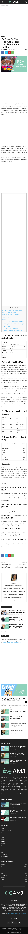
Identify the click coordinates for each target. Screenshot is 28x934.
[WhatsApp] (12, 52)
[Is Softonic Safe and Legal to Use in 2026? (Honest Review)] (5, 812)
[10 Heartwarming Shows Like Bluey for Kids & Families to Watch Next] (14, 690)
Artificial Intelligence (6, 830)
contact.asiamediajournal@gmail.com (12, 642)
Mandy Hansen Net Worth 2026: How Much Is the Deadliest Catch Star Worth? (17, 626)
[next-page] (5, 631)
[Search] (26, 2)
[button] (2, 2)
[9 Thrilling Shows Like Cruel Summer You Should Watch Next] (5, 732)
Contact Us (10, 928)
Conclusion (5, 317)
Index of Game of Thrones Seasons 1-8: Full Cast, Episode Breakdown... (18, 805)
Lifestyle (3, 843)
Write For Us (18, 929)
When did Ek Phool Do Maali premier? (14, 323)
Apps (2, 828)
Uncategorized (4, 856)
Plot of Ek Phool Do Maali (9, 312)
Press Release (4, 850)
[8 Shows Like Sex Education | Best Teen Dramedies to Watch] (5, 725)
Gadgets (3, 837)
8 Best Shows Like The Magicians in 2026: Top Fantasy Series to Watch (16, 619)
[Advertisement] (14, 22)
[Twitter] (6, 52)
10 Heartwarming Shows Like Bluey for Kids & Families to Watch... (13, 699)
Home (2, 5)
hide (16, 307)
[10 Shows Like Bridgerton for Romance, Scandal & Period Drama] (5, 711)
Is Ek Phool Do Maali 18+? (11, 328)
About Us (4, 928)
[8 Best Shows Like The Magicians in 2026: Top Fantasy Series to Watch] (5, 619)
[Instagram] (12, 922)
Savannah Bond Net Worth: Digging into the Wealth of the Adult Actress (6, 567)
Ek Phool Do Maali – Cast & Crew (10, 316)
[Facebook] (2, 52)
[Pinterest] (9, 52)
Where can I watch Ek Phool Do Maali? (14, 321)
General (6, 5)
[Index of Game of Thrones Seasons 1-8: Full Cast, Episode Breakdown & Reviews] (5, 804)
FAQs (4, 319)
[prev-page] (2, 631)
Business (3, 833)
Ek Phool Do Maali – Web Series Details (12, 310)
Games (3, 839)
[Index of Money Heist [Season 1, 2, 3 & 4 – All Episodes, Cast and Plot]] (5, 819)
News (2, 848)
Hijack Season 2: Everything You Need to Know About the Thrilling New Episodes (21, 567)
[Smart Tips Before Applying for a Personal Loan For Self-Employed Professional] (5, 612)
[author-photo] (14, 581)
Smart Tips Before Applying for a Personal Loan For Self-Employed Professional (17, 612)
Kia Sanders (5, 49)
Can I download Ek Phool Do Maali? (13, 330)
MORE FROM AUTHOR (18, 607)
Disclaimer (15, 928)
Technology (4, 854)
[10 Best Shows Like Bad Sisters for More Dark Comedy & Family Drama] (5, 718)
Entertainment (4, 835)
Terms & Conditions (11, 929)
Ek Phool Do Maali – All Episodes (10, 314)
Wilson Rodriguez (4, 701)
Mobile (3, 845)
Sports (3, 852)
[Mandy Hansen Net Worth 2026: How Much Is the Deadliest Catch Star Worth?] (5, 626)
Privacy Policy (21, 928)
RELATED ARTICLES (6, 607)
